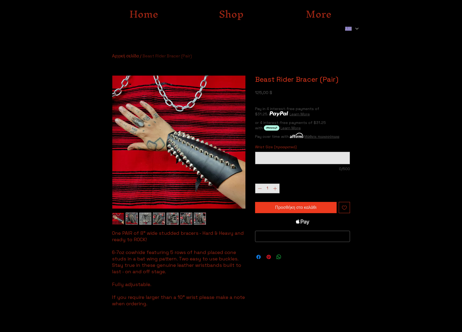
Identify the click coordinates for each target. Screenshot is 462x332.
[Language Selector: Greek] (351, 28)
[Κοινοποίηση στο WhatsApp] (279, 257)
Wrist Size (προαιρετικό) (276, 146)
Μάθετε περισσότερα (321, 136)
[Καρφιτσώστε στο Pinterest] (268, 257)
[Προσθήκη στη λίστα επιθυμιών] (344, 207)
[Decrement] (259, 188)
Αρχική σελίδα (125, 56)
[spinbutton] (267, 188)
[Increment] (275, 188)
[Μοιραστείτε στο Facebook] (258, 257)
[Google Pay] (302, 236)
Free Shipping (267, 99)
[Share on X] (289, 257)
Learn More (300, 114)
